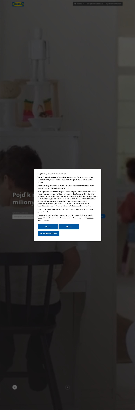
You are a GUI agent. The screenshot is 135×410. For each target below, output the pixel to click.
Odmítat (68, 227)
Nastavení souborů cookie (48, 233)
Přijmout (48, 227)
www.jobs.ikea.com (65, 177)
